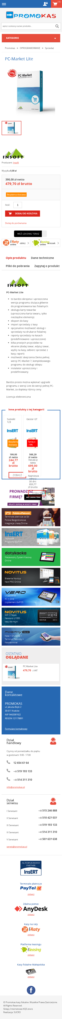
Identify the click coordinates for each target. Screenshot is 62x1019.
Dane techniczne (42, 258)
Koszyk (59, 1)
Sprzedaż (49, 48)
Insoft (16, 162)
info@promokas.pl (16, 787)
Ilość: (7, 204)
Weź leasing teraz (28, 233)
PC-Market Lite (30, 666)
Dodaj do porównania (15, 223)
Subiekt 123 (11, 420)
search (57, 26)
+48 (22, 771)
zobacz (17, 475)
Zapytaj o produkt (47, 266)
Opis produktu (16, 258)
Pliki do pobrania (18, 266)
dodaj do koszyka (26, 213)
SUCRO (17, 1012)
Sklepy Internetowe (12, 1008)
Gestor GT (31, 419)
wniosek (51, 243)
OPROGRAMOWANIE (30, 48)
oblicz (22, 243)
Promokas (31, 15)
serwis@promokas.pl (17, 846)
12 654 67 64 (21, 763)
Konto (45, 4)
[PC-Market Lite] (31, 92)
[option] (31, 92)
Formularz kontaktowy (16, 728)
